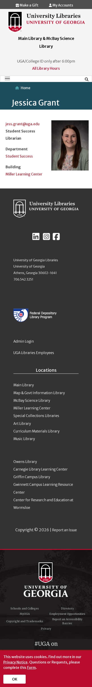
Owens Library (25, 462)
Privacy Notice (15, 662)
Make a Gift (28, 5)
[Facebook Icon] (56, 238)
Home (25, 88)
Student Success (19, 156)
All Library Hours (46, 68)
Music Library (24, 439)
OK (14, 679)
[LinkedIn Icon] (36, 238)
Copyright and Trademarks (24, 621)
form (31, 667)
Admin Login (23, 341)
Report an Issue (64, 530)
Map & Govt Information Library (39, 393)
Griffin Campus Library (31, 477)
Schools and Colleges (24, 608)
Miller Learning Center (24, 174)
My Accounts (62, 5)
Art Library (22, 423)
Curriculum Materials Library (36, 431)
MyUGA (25, 614)
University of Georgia (46, 580)
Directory (67, 608)
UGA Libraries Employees (33, 353)
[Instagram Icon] (46, 238)
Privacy (46, 628)
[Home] (46, 21)
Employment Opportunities (67, 614)
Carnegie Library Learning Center (40, 469)
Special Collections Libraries (36, 416)
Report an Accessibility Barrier (67, 621)
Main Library (23, 385)
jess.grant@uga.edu (23, 124)
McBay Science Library (31, 400)
